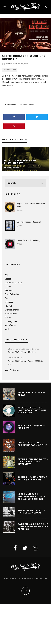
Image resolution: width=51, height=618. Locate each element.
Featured (9, 290)
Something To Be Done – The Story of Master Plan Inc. (33, 526)
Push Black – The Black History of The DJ (32, 445)
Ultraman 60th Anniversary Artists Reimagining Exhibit (32, 496)
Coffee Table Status (13, 283)
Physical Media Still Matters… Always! (31, 511)
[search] (42, 183)
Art (6, 275)
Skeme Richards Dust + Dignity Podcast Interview (33, 461)
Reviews (8, 306)
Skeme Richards (27, 105)
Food (7, 298)
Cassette (9, 279)
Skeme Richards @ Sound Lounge (23, 349)
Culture (8, 286)
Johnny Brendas (11, 105)
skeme (9, 64)
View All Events (12, 370)
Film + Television (12, 294)
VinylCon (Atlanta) (16, 357)
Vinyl (7, 329)
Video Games (10, 325)
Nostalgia (9, 302)
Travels (8, 317)
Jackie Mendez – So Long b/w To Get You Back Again (32, 410)
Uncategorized (9, 70)
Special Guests (11, 314)
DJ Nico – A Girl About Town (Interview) (32, 478)
